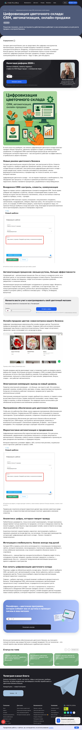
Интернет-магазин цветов (23, 714)
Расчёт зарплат (37, 723)
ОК (77, 727)
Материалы (11, 10)
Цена (54, 2)
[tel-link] (71, 713)
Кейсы (4, 710)
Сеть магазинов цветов (23, 712)
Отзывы (42, 2)
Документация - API (56, 716)
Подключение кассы (39, 712)
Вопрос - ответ (7, 723)
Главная (5, 10)
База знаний (6, 721)
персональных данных (33, 85)
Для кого (36, 2)
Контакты (53, 710)
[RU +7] (9, 76)
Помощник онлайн (38, 719)
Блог (4, 708)
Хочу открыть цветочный (23, 708)
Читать (12, 693)
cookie (51, 727)
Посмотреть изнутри (28, 627)
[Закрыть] (78, 718)
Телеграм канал (7, 719)
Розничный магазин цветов (24, 710)
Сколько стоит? (55, 708)
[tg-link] (68, 713)
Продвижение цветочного (40, 714)
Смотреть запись (17, 81)
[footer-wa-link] (65, 713)
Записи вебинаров (8, 716)
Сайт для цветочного (39, 710)
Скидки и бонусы (38, 716)
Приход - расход (38, 708)
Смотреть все (75, 649)
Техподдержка (55, 712)
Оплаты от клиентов (39, 721)
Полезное (48, 2)
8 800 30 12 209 (67, 715)
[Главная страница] (12, 2)
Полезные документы (8, 714)
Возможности (27, 2)
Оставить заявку (73, 2)
